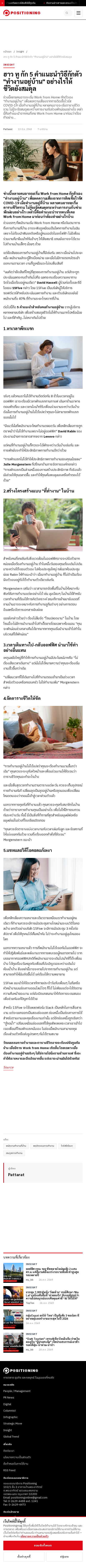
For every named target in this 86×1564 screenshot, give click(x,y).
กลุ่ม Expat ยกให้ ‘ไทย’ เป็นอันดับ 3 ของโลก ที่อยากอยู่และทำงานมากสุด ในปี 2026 (52, 1317)
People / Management (16, 1391)
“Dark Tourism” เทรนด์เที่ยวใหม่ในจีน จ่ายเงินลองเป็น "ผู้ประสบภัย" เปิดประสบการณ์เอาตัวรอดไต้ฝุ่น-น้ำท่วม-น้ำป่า (53, 1342)
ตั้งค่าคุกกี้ (24, 1556)
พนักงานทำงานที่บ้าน (16, 1146)
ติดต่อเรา (8, 1451)
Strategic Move (12, 1423)
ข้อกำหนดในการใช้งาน (15, 1463)
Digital (7, 1404)
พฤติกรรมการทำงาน (43, 1146)
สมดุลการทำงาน (14, 1153)
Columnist (9, 1410)
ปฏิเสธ (64, 1556)
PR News (8, 1397)
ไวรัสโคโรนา (67, 1146)
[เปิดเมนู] (78, 13)
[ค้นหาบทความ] (68, 13)
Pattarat (8, 129)
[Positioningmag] (21, 13)
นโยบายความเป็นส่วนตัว (17, 1457)
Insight (20, 52)
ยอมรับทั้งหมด (43, 1545)
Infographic (10, 1417)
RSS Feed (9, 1470)
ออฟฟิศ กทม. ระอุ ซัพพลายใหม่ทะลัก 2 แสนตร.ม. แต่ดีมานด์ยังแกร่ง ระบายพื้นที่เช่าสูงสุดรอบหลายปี (52, 1272)
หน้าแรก (7, 52)
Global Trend (11, 1436)
